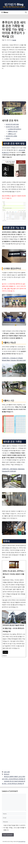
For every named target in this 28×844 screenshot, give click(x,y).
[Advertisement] (14, 85)
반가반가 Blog (14, 4)
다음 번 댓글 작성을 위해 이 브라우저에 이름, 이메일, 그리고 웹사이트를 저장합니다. (14, 828)
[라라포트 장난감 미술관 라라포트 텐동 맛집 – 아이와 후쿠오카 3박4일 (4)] (14, 633)
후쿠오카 (6, 774)
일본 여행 (7, 772)
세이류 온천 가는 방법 (12, 126)
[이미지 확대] (24, 300)
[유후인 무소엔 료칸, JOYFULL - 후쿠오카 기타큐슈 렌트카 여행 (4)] (14, 579)
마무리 (8, 138)
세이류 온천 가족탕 (11, 136)
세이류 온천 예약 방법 (12, 124)
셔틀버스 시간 (12, 133)
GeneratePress (21, 841)
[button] (26, 12)
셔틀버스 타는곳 (12, 131)
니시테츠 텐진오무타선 (14, 129)
